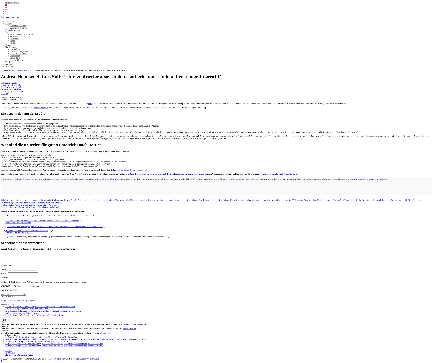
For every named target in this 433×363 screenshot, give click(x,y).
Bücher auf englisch (18, 28)
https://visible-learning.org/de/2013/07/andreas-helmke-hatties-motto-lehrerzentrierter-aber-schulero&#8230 (55, 227)
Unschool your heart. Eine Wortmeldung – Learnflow (26, 231)
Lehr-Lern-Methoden (19, 54)
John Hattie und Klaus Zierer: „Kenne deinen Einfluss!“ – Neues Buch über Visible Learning (43, 311)
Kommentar (6, 265)
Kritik (7, 62)
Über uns (9, 66)
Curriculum (15, 49)
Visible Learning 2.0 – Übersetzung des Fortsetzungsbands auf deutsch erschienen (40, 307)
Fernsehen (14, 39)
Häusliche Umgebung (19, 51)
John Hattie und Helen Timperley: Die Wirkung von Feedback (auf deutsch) (36, 315)
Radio (12, 41)
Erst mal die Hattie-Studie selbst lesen (129, 170)
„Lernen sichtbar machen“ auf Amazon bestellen (240, 179)
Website (4, 278)
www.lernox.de (129, 329)
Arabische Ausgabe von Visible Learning (22, 313)
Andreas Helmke (271, 174)
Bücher (8, 24)
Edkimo (35, 359)
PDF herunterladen (289, 174)
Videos (8, 45)
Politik (12, 43)
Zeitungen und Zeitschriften (22, 34)
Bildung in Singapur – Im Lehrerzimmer (22, 344)
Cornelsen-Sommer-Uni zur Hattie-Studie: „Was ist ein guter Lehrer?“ (30, 207)
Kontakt (8, 351)
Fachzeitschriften (17, 36)
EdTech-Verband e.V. (57, 359)
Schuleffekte (15, 58)
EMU (90, 104)
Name (3, 269)
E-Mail (3, 273)
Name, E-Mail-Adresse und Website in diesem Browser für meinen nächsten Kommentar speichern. (45, 282)
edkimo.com (105, 333)
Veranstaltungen (12, 30)
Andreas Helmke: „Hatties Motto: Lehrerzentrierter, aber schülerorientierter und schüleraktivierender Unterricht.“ (100, 339)
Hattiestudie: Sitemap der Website (19, 355)
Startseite (9, 21)
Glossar (8, 64)
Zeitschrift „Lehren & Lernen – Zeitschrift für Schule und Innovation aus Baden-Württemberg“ (167, 174)
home (3, 70)
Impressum (10, 353)
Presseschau (10, 32)
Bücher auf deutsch (18, 26)
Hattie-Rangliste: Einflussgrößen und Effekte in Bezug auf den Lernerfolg (46, 337)
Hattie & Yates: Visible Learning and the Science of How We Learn (29, 205)
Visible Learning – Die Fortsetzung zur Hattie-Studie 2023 (29, 309)
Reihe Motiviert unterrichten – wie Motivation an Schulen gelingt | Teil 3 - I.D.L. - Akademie (42, 221)
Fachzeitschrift (25, 70)
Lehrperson (15, 56)
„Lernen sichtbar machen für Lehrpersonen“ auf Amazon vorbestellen (366, 179)
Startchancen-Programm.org (87, 359)
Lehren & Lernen (41, 108)
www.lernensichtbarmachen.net (133, 324)
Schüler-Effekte (16, 60)
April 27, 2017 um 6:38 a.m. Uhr (18, 223)
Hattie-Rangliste (12, 47)
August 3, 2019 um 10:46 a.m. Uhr (18, 233)
